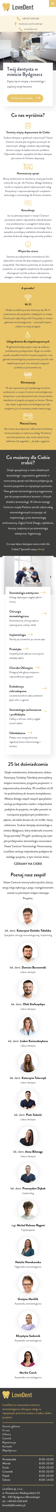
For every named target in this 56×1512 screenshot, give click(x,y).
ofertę (40, 549)
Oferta (6, 1434)
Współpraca (9, 1450)
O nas (6, 1430)
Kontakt (7, 1446)
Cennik (6, 1438)
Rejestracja (9, 1442)
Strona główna (11, 1426)
